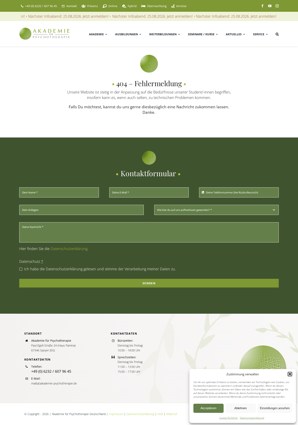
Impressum (116, 414)
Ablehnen (240, 408)
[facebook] (262, 6)
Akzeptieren (208, 408)
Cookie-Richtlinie (228, 418)
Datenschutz (31, 261)
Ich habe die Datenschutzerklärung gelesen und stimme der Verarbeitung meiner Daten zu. (100, 268)
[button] (290, 374)
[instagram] (277, 6)
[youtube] (269, 6)
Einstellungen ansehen (275, 408)
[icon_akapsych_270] (149, 56)
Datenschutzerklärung (252, 418)
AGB (160, 414)
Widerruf (171, 414)
